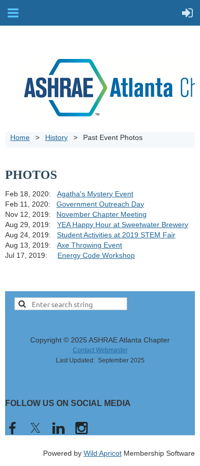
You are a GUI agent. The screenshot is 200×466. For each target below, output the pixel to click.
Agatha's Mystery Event (95, 194)
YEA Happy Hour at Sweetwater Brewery (122, 224)
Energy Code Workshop (96, 255)
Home (20, 137)
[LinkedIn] (58, 428)
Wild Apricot (103, 453)
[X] (35, 428)
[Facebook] (12, 428)
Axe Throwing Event (89, 245)
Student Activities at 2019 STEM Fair (116, 235)
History (56, 137)
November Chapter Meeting (101, 214)
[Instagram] (81, 428)
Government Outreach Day (100, 204)
